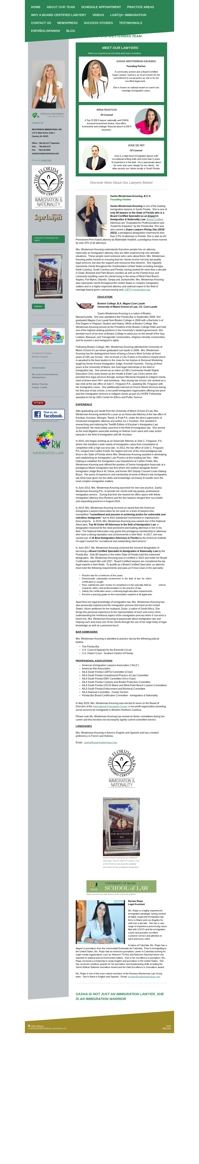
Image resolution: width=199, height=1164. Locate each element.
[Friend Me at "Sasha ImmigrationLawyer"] (48, 414)
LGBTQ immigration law (137, 289)
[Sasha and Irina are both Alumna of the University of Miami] (121, 886)
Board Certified (155, 219)
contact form (46, 160)
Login (168, 1026)
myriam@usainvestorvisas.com (144, 976)
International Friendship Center (110, 706)
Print (33, 1026)
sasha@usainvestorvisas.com (100, 742)
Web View (166, 1028)
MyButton (38, 306)
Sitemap (40, 1026)
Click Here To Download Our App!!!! (46, 239)
